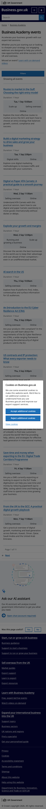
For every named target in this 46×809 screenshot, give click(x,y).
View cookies (12, 424)
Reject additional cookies (23, 418)
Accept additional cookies (23, 411)
